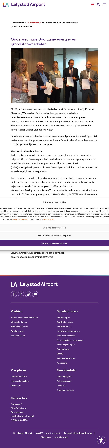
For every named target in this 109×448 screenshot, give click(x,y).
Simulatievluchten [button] (19, 326)
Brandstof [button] (16, 385)
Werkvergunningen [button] (66, 344)
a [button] (104, 4)
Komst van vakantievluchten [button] (24, 317)
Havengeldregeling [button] (20, 381)
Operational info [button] (19, 376)
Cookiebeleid (61, 437)
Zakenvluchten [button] (18, 335)
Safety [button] (60, 353)
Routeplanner (17, 412)
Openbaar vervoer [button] (65, 390)
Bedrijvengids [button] (63, 317)
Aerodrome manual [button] (66, 335)
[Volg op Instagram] (28, 294)
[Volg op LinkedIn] (21, 294)
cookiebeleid (48, 219)
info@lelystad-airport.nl (22, 416)
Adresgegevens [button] (64, 381)
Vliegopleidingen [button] (19, 322)
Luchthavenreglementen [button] (68, 331)
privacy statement (20, 219)
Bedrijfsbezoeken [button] (65, 322)
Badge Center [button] (63, 349)
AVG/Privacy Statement (48, 433)
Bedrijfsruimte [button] (64, 326)
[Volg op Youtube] (35, 294)
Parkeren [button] (61, 385)
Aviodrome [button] (62, 363)
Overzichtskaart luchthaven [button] (70, 340)
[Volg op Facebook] (14, 294)
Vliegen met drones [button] (66, 358)
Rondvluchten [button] (17, 331)
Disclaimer (46, 437)
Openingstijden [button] (64, 376)
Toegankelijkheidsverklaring (78, 433)
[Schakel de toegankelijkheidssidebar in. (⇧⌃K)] (101, 440)
